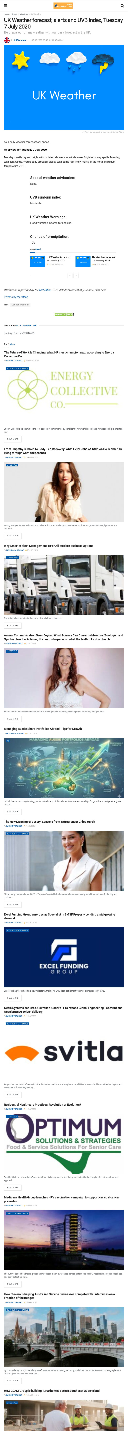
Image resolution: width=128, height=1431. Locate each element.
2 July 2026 (32, 733)
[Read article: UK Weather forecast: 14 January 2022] (37, 261)
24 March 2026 (31, 1395)
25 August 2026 (32, 457)
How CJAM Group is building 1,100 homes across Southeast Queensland (52, 1390)
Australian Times (14, 644)
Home (7, 14)
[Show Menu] (5, 6)
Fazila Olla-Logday (15, 550)
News (14, 14)
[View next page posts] (76, 275)
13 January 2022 (101, 265)
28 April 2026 (31, 1206)
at (8, 741)
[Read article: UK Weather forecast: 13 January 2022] (83, 261)
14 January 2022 (55, 265)
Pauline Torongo (14, 361)
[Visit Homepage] (63, 6)
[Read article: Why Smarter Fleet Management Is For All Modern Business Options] (64, 585)
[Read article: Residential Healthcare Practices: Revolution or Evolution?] (64, 1144)
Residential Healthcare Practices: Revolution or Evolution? (42, 1104)
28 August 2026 (32, 361)
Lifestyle (12, 465)
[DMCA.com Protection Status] (64, 314)
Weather (24, 14)
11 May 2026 (30, 1016)
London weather (20, 305)
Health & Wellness (17, 1213)
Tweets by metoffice (16, 297)
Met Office (45, 290)
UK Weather (35, 14)
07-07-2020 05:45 (40, 40)
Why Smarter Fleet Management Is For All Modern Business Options (48, 546)
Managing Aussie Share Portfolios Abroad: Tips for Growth (43, 729)
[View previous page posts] (70, 275)
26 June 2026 (31, 923)
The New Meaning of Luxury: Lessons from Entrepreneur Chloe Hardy (49, 821)
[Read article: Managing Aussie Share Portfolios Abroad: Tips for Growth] (64, 768)
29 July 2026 (32, 550)
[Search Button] (122, 6)
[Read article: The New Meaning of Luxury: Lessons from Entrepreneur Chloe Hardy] (64, 861)
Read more (14, 438)
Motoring (12, 558)
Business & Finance (17, 368)
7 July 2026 (31, 644)
